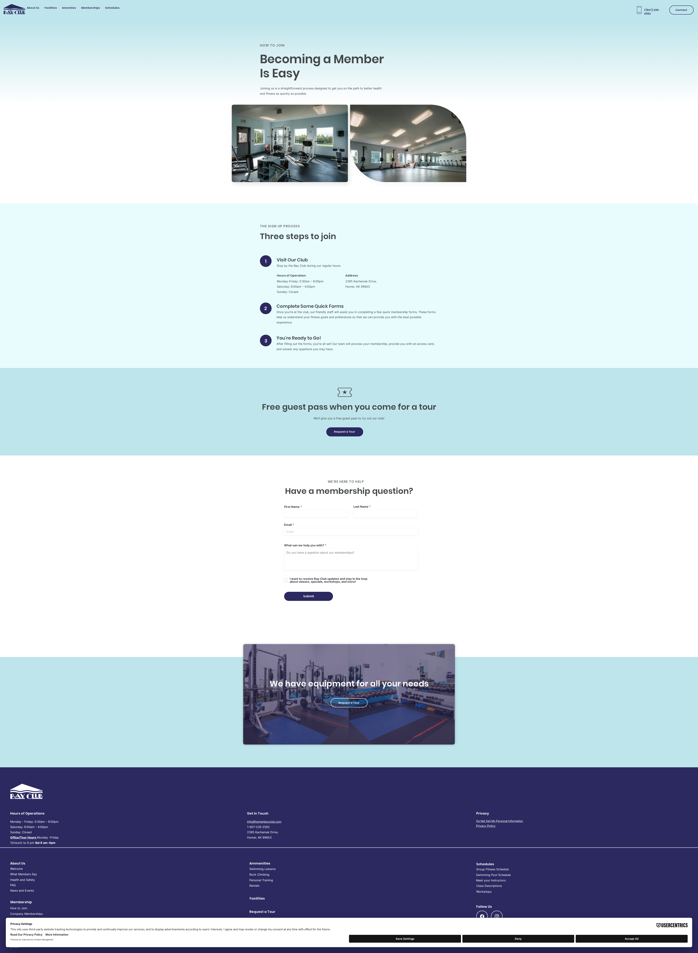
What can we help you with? (304, 545)
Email (288, 524)
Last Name (360, 506)
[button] (34, 8)
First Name (292, 506)
